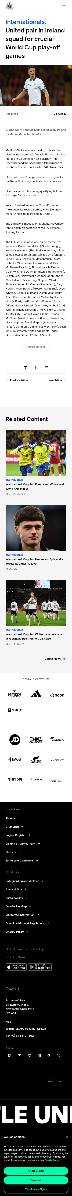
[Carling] (36, 759)
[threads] (49, 1056)
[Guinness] (36, 779)
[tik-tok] (10, 1056)
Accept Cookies (36, 1170)
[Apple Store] (16, 967)
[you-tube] (19, 1056)
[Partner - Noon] (57, 692)
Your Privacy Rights (36, 1189)
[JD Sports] (15, 740)
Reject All (36, 1180)
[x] (36, 367)
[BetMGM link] (36, 740)
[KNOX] (15, 692)
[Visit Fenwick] (57, 740)
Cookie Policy (52, 1160)
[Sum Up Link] (15, 710)
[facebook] (25, 367)
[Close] (67, 1137)
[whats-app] (46, 367)
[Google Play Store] (40, 967)
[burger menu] (64, 6)
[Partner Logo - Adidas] (36, 692)
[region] (36, 1164)
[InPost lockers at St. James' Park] (15, 759)
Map (8, 1022)
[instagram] (29, 1056)
